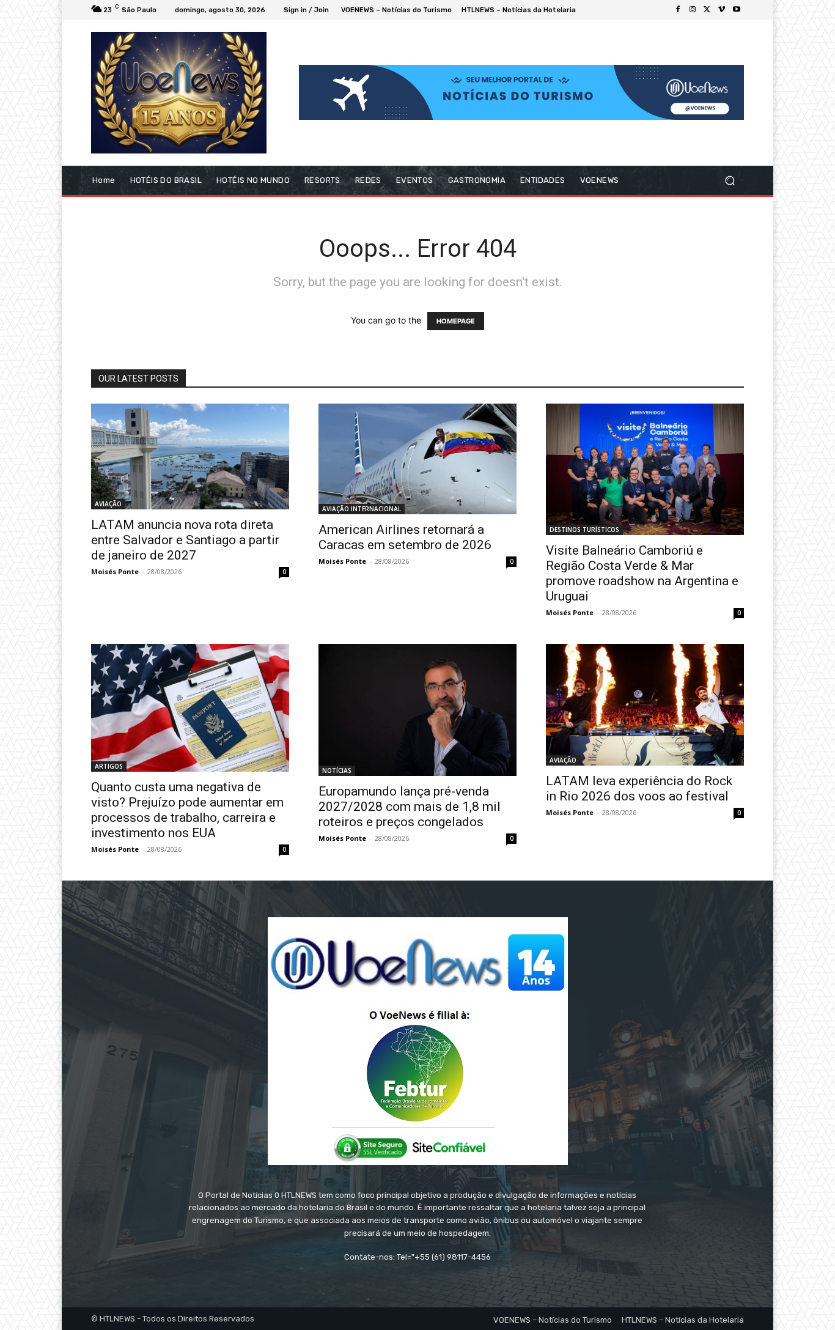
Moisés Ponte (115, 571)
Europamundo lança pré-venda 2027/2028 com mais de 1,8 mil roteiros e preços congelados (409, 806)
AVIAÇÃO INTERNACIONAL (361, 508)
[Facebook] (678, 9)
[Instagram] (692, 9)
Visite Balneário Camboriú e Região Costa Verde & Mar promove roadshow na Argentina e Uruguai (642, 573)
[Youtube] (736, 9)
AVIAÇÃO (108, 504)
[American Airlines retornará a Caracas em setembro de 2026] (417, 459)
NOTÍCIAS (336, 770)
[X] (707, 9)
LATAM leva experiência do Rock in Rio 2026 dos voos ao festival (639, 789)
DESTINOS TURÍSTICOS (584, 529)
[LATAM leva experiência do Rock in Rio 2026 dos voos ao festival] (645, 705)
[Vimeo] (722, 9)
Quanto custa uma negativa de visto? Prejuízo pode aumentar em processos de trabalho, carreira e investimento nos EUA (187, 810)
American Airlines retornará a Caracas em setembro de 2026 (404, 537)
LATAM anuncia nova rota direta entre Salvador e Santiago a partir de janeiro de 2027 (185, 540)
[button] (729, 180)
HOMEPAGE (455, 321)
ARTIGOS (109, 766)
